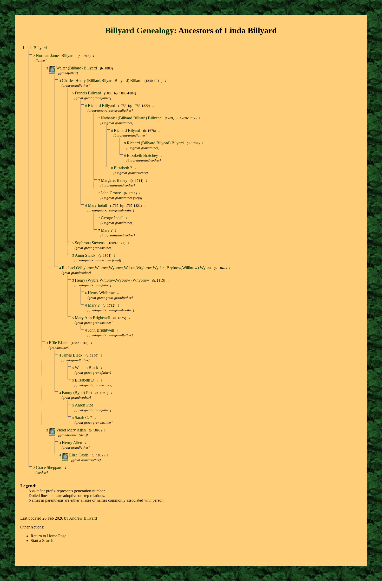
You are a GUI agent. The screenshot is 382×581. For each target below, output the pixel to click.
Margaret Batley (114, 180)
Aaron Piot (84, 405)
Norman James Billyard (56, 55)
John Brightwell (101, 330)
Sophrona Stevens (90, 243)
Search (47, 540)
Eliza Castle (79, 455)
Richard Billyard (102, 105)
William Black (87, 367)
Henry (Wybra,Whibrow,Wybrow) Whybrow (112, 280)
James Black (72, 355)
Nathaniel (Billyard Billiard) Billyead (132, 118)
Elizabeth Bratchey (143, 155)
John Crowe (111, 193)
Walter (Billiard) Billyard (77, 68)
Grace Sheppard (49, 467)
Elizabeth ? (123, 168)
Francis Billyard (88, 93)
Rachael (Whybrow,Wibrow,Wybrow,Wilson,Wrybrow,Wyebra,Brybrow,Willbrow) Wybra (137, 268)
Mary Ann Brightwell (93, 317)
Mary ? (107, 230)
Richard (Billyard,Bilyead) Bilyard (156, 143)
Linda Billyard (35, 48)
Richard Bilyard (127, 130)
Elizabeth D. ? (87, 380)
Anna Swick (85, 255)
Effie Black (59, 342)
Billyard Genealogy (139, 30)
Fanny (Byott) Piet (77, 392)
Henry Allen (72, 442)
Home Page (56, 536)
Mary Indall (98, 205)
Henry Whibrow (102, 292)
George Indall (112, 218)
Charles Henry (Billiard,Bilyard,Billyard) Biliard (102, 80)
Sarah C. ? (84, 417)
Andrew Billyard (83, 518)
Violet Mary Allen (71, 430)
